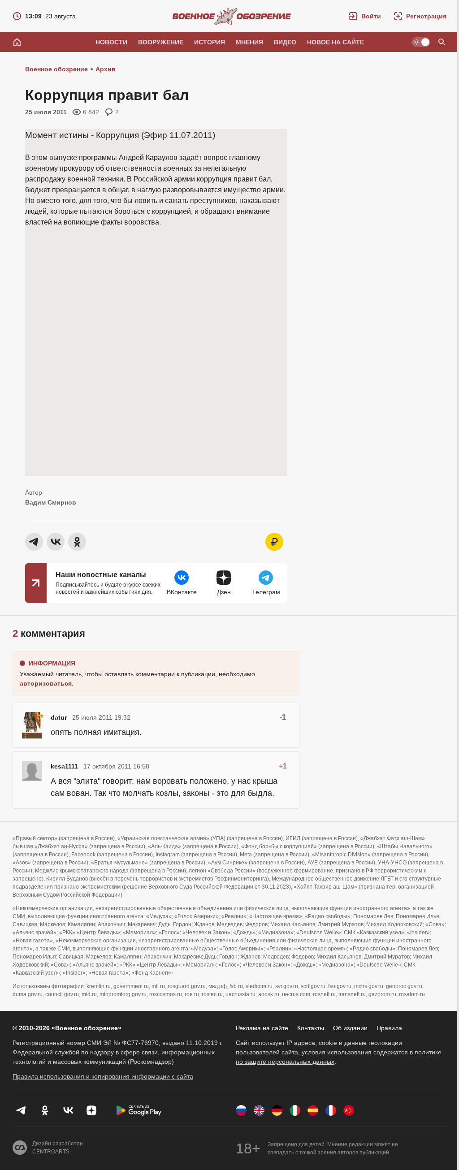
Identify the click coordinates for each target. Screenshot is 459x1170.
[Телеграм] (21, 1110)
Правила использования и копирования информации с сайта (103, 1076)
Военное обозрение (56, 69)
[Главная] (17, 42)
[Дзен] (91, 1110)
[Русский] (241, 1110)
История (209, 42)
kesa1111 (64, 766)
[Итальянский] (295, 1110)
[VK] (68, 1110)
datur (59, 717)
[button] (364, 16)
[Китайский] (349, 1110)
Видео (285, 42)
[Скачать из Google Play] (139, 1110)
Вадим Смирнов (50, 502)
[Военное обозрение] (232, 16)
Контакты (310, 1028)
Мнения (249, 42)
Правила (389, 1028)
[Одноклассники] (45, 1110)
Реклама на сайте (262, 1028)
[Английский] (259, 1110)
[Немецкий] (277, 1110)
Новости (111, 42)
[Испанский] (313, 1110)
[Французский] (331, 1110)
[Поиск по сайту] (442, 42)
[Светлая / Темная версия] (420, 42)
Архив (105, 69)
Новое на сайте (335, 42)
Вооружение (160, 42)
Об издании (350, 1028)
